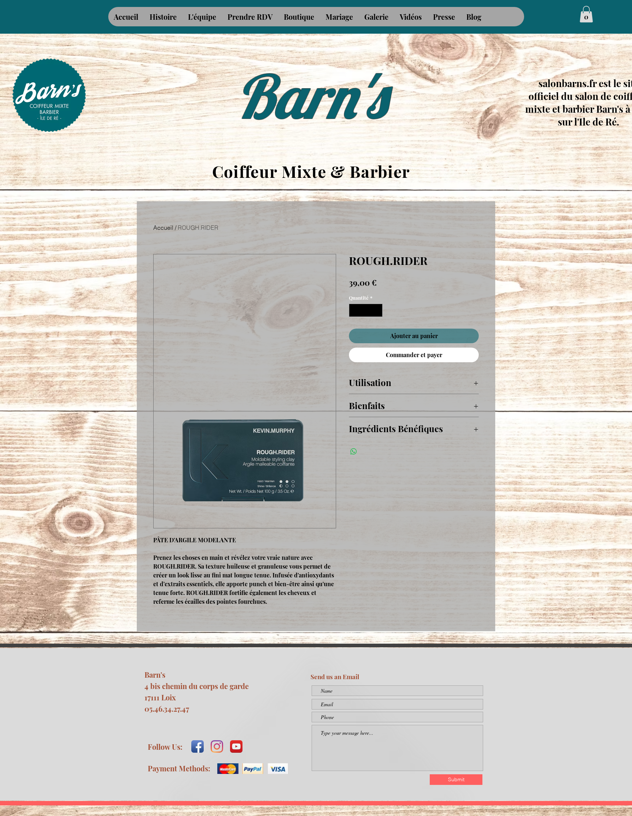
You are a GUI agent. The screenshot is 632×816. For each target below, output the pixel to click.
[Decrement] (354, 310)
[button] (586, 14)
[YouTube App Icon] (236, 746)
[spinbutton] (366, 310)
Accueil (163, 227)
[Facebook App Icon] (197, 746)
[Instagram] (217, 746)
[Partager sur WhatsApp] (353, 451)
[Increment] (377, 310)
